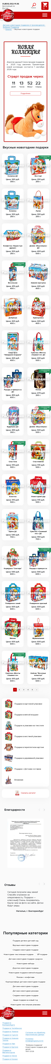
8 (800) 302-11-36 (10, 4)
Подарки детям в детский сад (25, 941)
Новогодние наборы (25, 963)
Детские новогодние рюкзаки (25, 991)
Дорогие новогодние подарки (25, 968)
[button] (44, 15)
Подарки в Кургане (10, 1047)
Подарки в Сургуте (10, 1035)
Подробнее (25, 93)
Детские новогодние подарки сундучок (26, 959)
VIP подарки (42, 954)
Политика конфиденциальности (34, 1040)
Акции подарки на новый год (25, 1000)
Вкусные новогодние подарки (25, 945)
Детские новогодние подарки (25, 986)
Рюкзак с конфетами (25, 977)
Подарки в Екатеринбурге (8, 1024)
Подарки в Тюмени (10, 1032)
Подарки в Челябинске (12, 1028)
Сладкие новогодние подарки (25, 950)
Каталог (8, 29)
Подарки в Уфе (8, 1044)
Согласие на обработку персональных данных (35, 1033)
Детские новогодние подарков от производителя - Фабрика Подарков (24, 26)
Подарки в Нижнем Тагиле (10, 1039)
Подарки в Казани (10, 1059)
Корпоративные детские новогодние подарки (25, 982)
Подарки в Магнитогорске (8, 1051)
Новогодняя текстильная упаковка (25, 1005)
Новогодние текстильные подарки (18, 954)
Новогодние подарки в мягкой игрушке (25, 973)
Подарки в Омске (9, 1056)
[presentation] (39, 810)
